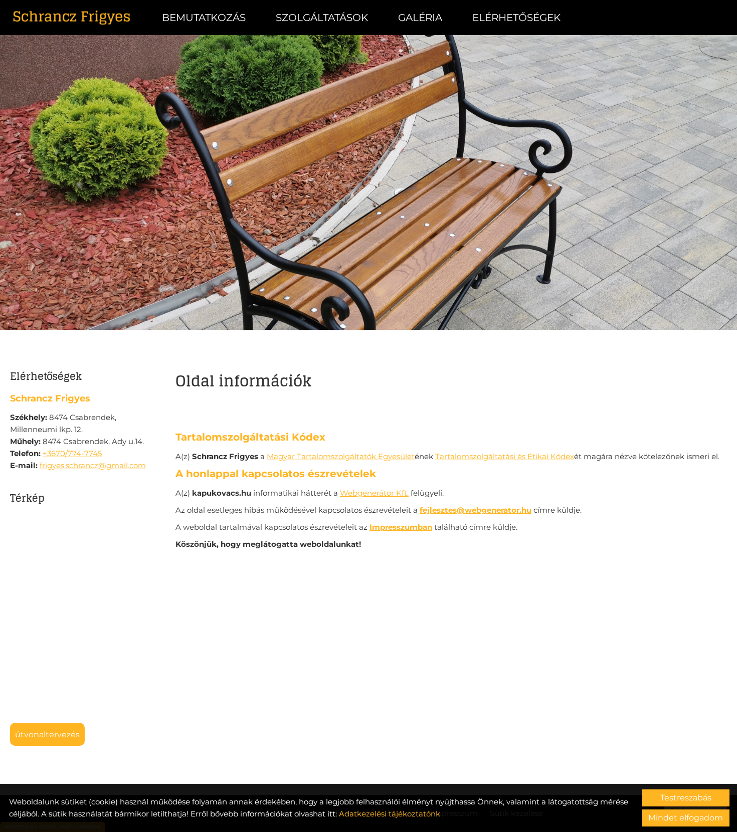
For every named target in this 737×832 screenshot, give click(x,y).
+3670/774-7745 (72, 453)
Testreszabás (685, 797)
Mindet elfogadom (685, 817)
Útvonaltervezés (47, 734)
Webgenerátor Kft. (374, 493)
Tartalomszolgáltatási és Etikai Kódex (504, 456)
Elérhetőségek (516, 18)
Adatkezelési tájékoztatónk (389, 813)
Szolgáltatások (322, 18)
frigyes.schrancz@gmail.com (93, 465)
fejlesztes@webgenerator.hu (475, 510)
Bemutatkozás (204, 18)
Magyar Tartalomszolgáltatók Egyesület (341, 456)
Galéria (420, 18)
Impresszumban (401, 527)
